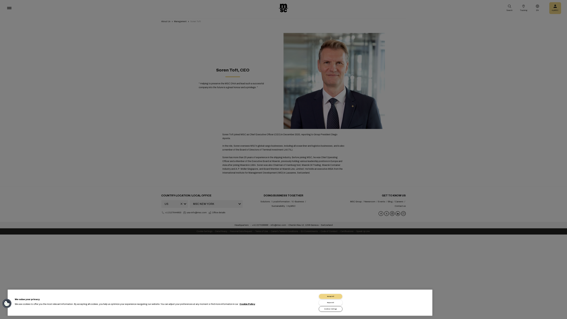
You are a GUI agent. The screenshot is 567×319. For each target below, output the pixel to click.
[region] (220, 302)
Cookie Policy (247, 304)
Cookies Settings (330, 309)
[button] (7, 303)
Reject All (330, 302)
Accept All (330, 296)
